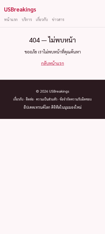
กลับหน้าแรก (52, 63)
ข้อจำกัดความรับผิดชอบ (76, 99)
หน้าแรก (11, 19)
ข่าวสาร (58, 19)
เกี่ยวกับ (42, 19)
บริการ (27, 19)
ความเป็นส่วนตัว (46, 99)
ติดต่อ (30, 99)
